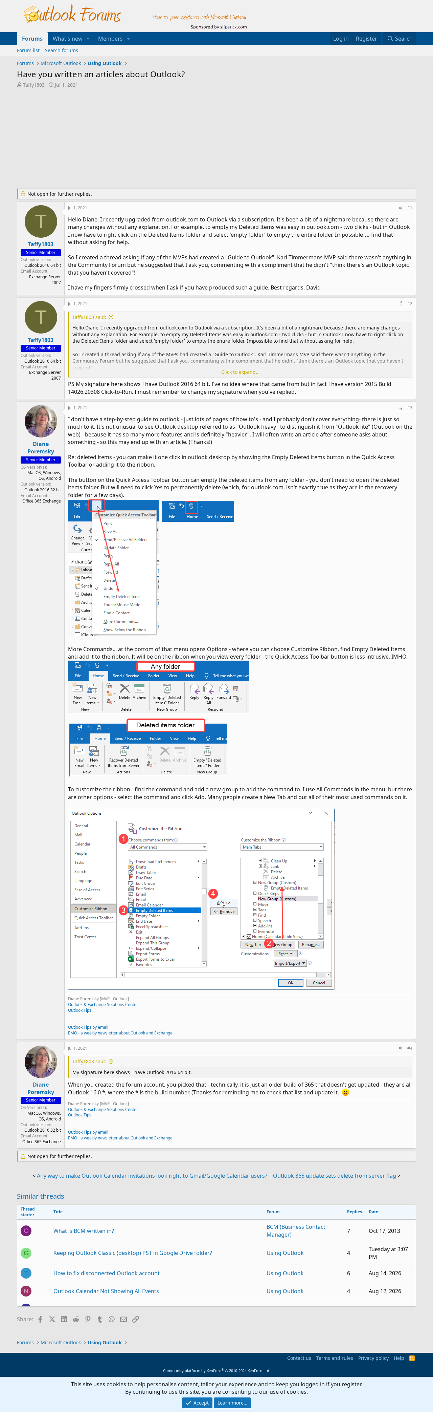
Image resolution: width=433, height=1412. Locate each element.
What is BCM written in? (83, 1231)
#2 (409, 303)
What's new (68, 38)
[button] (88, 38)
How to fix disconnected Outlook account (106, 1273)
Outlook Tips (79, 1010)
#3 (409, 407)
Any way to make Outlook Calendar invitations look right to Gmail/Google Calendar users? (152, 1175)
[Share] (400, 208)
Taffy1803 (34, 85)
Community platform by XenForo (216, 1370)
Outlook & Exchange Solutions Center (103, 1004)
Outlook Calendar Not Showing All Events (106, 1291)
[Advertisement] (181, 138)
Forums (32, 38)
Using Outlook (285, 1253)
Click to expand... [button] (240, 372)
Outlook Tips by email (88, 1027)
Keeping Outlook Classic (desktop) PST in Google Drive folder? (132, 1253)
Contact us (299, 1358)
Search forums (61, 50)
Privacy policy (373, 1358)
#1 (409, 208)
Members (110, 38)
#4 (409, 1048)
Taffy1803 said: (89, 317)
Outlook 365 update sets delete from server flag (334, 1175)
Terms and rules (334, 1358)
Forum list (28, 50)
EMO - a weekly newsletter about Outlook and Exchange (120, 1033)
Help (399, 1358)
